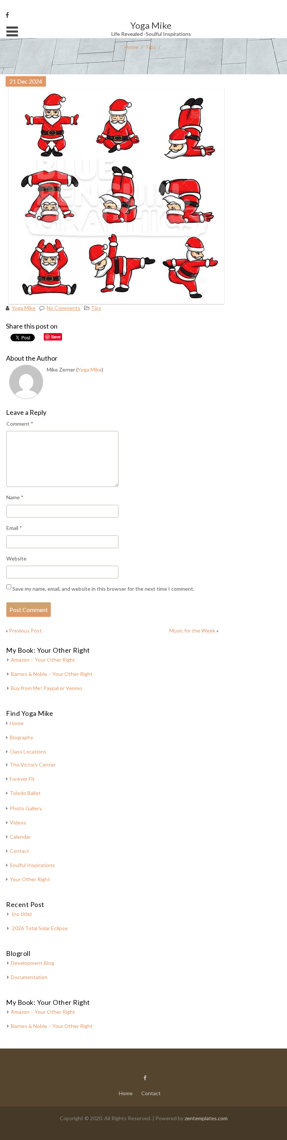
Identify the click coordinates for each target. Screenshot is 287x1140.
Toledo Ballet (25, 793)
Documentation (29, 977)
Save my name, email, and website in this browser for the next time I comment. (103, 588)
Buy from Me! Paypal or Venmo (46, 688)
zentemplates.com (206, 1118)
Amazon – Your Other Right (43, 659)
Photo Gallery (26, 808)
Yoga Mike (24, 308)
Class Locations (28, 751)
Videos (18, 822)
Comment (19, 423)
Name (15, 497)
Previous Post (25, 630)
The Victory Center (33, 764)
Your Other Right (30, 879)
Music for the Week (192, 630)
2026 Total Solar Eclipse (40, 928)
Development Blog (32, 963)
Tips (150, 47)
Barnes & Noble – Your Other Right (52, 674)
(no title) (22, 914)
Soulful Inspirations (32, 865)
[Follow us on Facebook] (7, 15)
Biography (21, 737)
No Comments (63, 308)
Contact (19, 851)
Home (131, 47)
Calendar (20, 836)
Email (14, 528)
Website (16, 558)
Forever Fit (22, 779)
